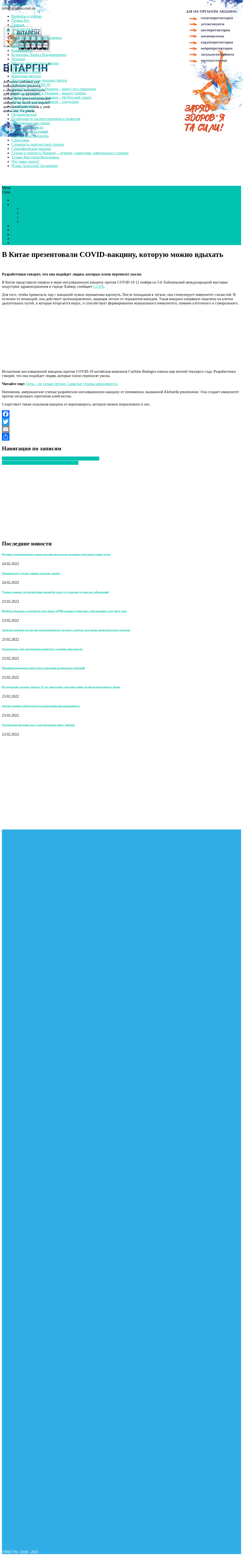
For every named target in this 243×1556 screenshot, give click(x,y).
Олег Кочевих (22, 110)
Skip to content (13, 4)
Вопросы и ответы (26, 16)
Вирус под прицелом (38, 217)
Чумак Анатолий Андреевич (34, 166)
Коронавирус (22, 50)
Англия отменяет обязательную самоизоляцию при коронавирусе (41, 705)
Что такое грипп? (25, 161)
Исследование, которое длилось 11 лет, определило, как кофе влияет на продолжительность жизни (61, 686)
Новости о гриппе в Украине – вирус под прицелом (53, 89)
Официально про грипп (30, 123)
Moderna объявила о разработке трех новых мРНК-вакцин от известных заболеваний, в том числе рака (64, 611)
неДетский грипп (25, 234)
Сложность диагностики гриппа (37, 144)
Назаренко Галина (26, 72)
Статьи (17, 200)
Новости (18, 204)
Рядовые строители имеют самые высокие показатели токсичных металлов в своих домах (56, 554)
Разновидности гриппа (30, 136)
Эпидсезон (29, 209)
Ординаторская (23, 114)
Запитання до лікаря (27, 42)
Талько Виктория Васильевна (35, 157)
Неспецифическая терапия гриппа (39, 80)
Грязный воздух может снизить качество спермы (31, 573)
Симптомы (20, 140)
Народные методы (26, 76)
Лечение (18, 59)
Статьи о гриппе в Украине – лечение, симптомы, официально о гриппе (70, 153)
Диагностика (22, 29)
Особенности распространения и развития (45, 119)
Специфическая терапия (31, 149)
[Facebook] (121, 414)
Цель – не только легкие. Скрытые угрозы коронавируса (72, 384)
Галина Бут (20, 21)
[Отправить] (121, 437)
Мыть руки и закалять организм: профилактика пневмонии (50, 459)
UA (14, 243)
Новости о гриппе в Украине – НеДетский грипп (51, 97)
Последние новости (27, 127)
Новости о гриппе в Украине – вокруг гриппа (48, 93)
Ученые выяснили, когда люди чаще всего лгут (40, 463)
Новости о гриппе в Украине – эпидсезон (45, 102)
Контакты (19, 46)
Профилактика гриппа (29, 132)
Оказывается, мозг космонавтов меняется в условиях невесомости (42, 649)
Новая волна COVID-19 (30, 85)
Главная (17, 25)
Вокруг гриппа (33, 213)
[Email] (121, 429)
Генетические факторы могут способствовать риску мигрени (38, 724)
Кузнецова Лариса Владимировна (38, 55)
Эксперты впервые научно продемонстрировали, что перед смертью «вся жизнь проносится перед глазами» (66, 630)
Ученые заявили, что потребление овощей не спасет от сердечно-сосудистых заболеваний (55, 592)
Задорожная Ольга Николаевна (36, 38)
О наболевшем (23, 106)
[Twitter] (121, 421)
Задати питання (24, 33)
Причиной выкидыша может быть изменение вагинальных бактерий (43, 667)
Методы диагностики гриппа (35, 63)
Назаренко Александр (29, 67)
